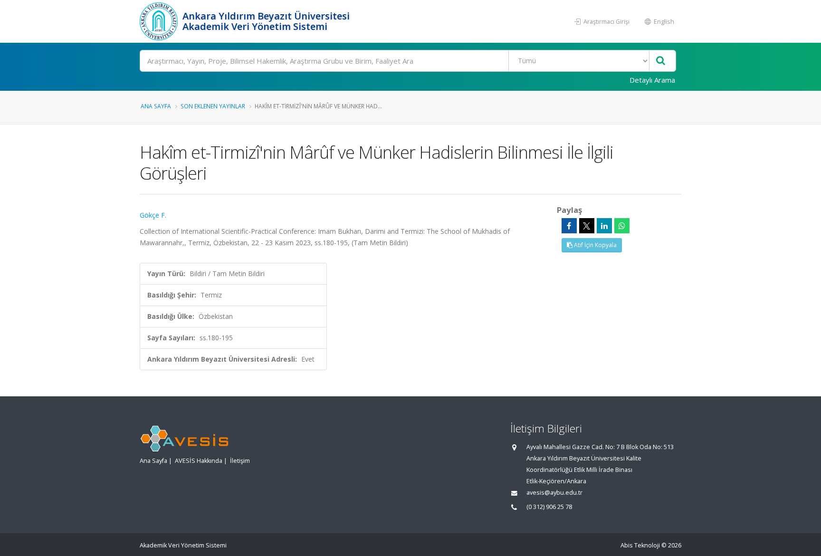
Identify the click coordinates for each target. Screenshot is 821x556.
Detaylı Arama (652, 80)
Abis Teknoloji (640, 545)
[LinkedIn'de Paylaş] (604, 225)
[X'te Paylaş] (586, 225)
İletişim (240, 461)
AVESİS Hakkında (198, 461)
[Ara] (660, 61)
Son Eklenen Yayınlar (213, 106)
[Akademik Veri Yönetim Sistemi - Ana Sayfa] (160, 21)
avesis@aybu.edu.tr (554, 493)
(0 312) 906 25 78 (549, 507)
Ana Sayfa (156, 106)
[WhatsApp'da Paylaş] (622, 225)
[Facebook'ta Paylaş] (569, 225)
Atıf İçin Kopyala (595, 245)
